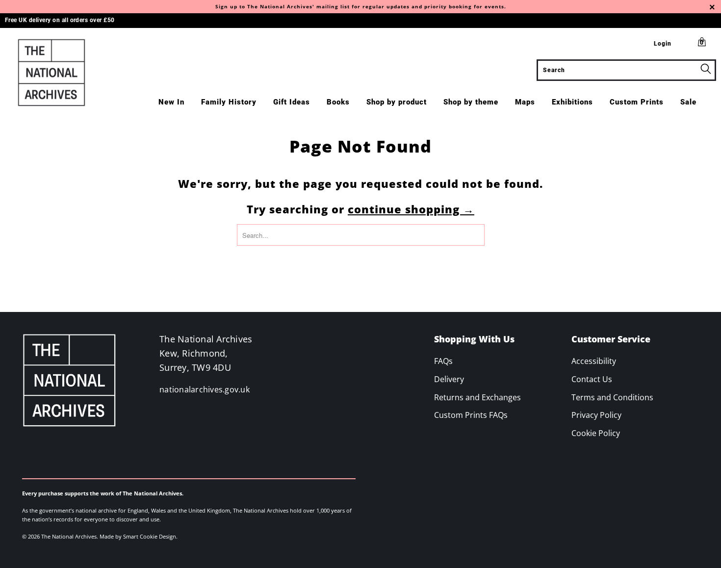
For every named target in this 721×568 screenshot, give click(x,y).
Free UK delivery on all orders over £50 (60, 20)
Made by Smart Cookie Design (138, 536)
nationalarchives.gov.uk (204, 389)
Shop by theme (470, 102)
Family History (229, 102)
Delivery (449, 379)
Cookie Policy (595, 433)
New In (171, 102)
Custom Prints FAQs (471, 415)
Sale (688, 102)
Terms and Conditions (612, 397)
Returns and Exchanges (477, 397)
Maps (525, 102)
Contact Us (591, 379)
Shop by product (396, 102)
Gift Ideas (291, 102)
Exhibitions (572, 102)
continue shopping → (411, 209)
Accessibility (593, 361)
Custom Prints (637, 102)
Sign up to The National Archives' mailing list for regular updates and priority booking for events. (360, 6)
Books (338, 102)
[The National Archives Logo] (62, 72)
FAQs (443, 361)
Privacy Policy (596, 415)
